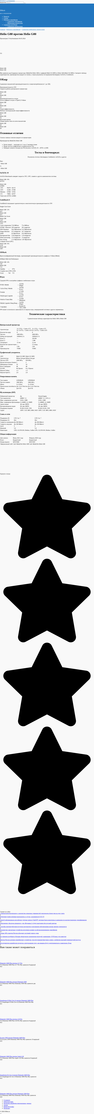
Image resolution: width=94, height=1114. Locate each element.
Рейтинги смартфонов (11, 20)
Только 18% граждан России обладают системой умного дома (19, 933)
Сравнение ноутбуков (10, 25)
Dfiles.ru (2, 10)
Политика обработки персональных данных (17, 1103)
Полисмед (7, 1108)
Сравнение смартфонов (14, 21)
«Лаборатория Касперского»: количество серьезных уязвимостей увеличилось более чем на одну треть (32, 913)
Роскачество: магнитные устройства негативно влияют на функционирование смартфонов (28, 930)
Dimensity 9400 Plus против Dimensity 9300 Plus (14, 1093)
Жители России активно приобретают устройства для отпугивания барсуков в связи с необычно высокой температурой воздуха (40, 940)
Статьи (6, 18)
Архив (6, 1105)
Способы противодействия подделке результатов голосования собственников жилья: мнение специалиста (33, 926)
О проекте (7, 1100)
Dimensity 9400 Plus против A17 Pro (11, 963)
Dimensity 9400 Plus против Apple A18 (12, 1056)
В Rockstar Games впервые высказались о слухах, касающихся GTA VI (22, 916)
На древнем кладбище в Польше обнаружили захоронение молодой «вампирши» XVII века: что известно (33, 936)
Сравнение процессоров (15, 26)
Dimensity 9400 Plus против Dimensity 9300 (13, 982)
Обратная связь (8, 1102)
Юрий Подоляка (9, 1106)
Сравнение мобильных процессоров (33, 29)
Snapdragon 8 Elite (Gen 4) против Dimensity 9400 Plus (16, 1000)
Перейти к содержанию (7, 1)
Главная (2, 29)
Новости (6, 16)
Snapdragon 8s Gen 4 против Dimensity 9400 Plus (15, 1075)
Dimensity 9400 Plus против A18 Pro (11, 1019)
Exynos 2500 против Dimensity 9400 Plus (12, 1038)
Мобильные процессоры (15, 23)
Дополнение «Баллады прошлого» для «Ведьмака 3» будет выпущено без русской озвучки (28, 923)
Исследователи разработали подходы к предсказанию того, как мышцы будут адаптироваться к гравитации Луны (35, 943)
